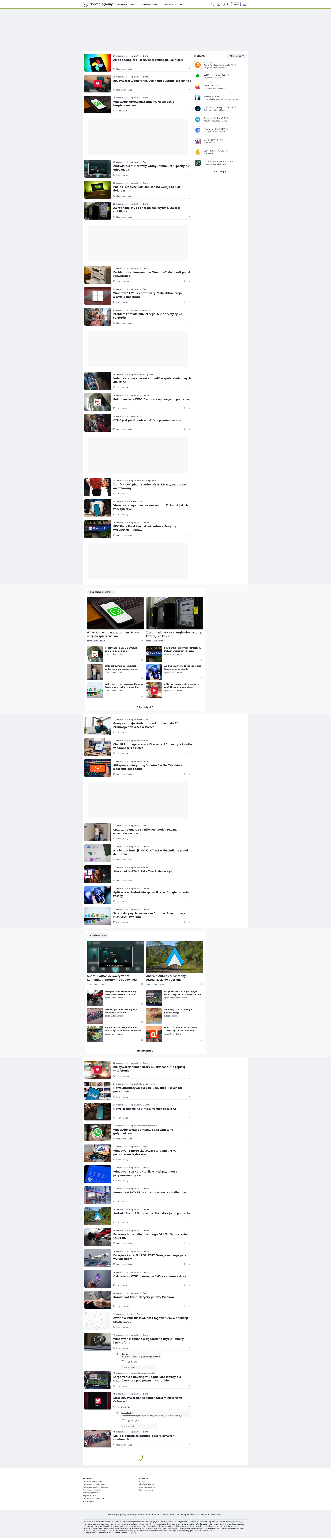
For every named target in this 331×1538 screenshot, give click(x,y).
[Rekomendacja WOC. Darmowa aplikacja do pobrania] (97, 402)
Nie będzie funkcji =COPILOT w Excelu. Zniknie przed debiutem (150, 852)
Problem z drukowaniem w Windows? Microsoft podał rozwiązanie (151, 274)
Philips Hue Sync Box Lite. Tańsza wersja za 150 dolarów (146, 188)
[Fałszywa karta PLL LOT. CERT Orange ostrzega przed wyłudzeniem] (97, 1258)
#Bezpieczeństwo (100, 591)
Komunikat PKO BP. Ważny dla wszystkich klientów (149, 1192)
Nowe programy (88, 1501)
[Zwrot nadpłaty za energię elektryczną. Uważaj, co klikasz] (97, 211)
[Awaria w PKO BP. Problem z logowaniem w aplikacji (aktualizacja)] (97, 1321)
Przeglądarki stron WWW (214, 88)
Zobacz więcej (144, 707)
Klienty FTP (208, 153)
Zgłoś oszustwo (150, 4)
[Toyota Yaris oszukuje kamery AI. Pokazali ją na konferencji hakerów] (95, 1034)
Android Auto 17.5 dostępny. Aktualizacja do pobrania (166, 977)
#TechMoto (96, 935)
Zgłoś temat (169, 1514)
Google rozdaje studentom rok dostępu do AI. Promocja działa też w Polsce (145, 725)
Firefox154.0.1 (211, 85)
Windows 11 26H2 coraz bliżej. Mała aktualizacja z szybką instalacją (147, 294)
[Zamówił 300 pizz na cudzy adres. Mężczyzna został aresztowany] (97, 487)
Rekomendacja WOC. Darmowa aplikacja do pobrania (151, 399)
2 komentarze (122, 493)
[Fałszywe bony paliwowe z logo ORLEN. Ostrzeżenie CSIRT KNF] (95, 998)
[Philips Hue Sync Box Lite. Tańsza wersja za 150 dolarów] (97, 190)
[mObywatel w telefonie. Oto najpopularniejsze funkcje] (97, 83)
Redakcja (132, 1514)
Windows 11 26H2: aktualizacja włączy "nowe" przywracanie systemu (145, 1173)
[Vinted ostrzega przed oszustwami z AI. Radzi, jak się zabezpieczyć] (97, 508)
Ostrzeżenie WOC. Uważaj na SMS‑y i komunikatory (149, 1276)
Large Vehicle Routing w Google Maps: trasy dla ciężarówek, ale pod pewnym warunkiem (182, 993)
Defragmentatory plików (214, 110)
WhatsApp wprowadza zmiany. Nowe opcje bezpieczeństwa (143, 103)
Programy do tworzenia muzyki (94, 1484)
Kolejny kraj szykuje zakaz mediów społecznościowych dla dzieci (152, 380)
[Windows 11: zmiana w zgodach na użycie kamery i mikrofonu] (97, 1342)
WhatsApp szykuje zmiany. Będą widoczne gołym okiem (143, 1131)
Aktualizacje (235, 56)
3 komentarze (122, 175)
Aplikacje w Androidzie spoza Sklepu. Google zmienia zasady (183, 667)
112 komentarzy (123, 1407)
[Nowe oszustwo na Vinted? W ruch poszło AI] (97, 1111)
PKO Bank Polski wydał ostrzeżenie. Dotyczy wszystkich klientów (144, 528)
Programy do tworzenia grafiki (93, 1498)
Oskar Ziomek (137, 1314)
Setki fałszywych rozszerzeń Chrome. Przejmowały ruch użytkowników (124, 685)
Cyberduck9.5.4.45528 (215, 150)
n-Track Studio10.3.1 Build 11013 (220, 161)
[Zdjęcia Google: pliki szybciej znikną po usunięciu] (97, 63)
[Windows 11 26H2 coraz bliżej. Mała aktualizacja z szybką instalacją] (97, 296)
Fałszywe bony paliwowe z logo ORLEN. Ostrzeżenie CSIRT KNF (121, 993)
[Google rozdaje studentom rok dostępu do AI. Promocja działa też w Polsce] (97, 726)
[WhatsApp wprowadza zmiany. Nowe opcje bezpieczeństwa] (97, 104)
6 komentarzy (122, 838)
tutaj (134, 1533)
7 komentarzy (122, 514)
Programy (122, 4)
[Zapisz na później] (184, 68)
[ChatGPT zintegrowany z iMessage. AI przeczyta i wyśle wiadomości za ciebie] (97, 747)
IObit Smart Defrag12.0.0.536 (218, 107)
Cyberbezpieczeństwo (147, 1487)
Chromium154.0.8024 (215, 129)
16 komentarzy (122, 281)
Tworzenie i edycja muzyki (215, 164)
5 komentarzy (122, 1159)
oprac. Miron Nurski (140, 740)
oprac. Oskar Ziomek (140, 56)
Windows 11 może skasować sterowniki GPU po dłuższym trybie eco (144, 1152)
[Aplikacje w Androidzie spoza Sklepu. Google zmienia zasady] (154, 672)
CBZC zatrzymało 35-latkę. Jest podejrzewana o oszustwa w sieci (122, 667)
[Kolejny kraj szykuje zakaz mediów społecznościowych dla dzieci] (97, 381)
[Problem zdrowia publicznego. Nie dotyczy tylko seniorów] (97, 317)
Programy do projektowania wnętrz (95, 1487)
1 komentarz (121, 111)
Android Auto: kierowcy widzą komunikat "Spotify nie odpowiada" (151, 167)
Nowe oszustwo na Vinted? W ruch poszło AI (144, 1109)
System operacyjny (146, 1490)
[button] (245, 4)
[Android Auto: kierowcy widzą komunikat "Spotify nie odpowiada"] (97, 169)
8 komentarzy (122, 1348)
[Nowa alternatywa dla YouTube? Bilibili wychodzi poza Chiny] (97, 1091)
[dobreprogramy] (103, 4)
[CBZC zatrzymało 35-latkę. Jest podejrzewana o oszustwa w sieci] (95, 672)
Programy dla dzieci (90, 1495)
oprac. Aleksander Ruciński (176, 997)
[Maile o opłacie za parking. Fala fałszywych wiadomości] (95, 1016)
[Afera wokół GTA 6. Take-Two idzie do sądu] (97, 874)
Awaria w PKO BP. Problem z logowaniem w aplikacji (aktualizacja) (150, 1319)
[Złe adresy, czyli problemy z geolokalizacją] (154, 1016)
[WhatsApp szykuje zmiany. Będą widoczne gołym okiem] (97, 1132)
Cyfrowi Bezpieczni (172, 4)
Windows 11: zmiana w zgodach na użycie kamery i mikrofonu (148, 1340)
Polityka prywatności (187, 1514)
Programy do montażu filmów (93, 1490)
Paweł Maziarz (137, 416)
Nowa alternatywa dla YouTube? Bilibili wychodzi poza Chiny (148, 1089)
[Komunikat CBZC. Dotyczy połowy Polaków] (97, 1300)
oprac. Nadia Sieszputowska (143, 374)
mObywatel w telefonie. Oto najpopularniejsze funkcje (152, 81)
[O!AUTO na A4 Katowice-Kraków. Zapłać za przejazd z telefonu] (154, 1034)
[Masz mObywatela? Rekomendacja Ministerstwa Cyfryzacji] (97, 1400)
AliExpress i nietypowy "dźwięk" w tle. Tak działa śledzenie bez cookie (147, 767)
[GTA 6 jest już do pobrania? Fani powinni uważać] (97, 423)
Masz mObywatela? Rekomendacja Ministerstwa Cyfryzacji (148, 1399)
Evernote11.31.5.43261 (215, 74)
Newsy (134, 4)
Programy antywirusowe (214, 68)
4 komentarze (122, 302)
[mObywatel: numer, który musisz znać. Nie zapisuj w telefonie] (154, 690)
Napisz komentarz (124, 69)
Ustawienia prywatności (211, 1514)
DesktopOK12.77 (212, 139)
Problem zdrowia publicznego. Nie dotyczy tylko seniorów (147, 315)
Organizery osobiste (212, 77)
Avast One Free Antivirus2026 (218, 65)
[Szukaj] (212, 4)
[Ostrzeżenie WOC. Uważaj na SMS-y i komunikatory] (97, 1279)
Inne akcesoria (210, 142)
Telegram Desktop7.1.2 (215, 118)
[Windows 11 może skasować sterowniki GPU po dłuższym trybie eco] (97, 1153)
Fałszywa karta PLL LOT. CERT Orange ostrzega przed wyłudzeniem (150, 1257)
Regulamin (144, 1514)
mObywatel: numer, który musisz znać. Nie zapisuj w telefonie (181, 685)
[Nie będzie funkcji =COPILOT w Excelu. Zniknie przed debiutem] (97, 853)
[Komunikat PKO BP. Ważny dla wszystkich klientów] (97, 1195)
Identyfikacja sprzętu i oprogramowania (221, 99)
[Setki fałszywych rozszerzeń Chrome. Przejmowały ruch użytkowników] (95, 690)
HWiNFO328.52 (211, 96)
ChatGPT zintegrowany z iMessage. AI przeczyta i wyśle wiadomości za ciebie (152, 746)
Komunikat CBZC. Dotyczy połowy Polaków (143, 1297)
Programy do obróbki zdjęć (92, 1481)
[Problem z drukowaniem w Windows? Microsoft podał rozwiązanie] (97, 275)
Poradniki (142, 1481)
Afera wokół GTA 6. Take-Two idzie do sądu (143, 871)
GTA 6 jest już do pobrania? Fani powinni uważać (147, 420)
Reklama (156, 1514)
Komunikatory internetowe (215, 121)
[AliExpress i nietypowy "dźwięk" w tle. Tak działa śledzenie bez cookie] (97, 768)
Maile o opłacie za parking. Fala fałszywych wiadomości (121, 1011)
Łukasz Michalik (171, 1016)
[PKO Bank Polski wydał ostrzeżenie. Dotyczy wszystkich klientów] (97, 529)
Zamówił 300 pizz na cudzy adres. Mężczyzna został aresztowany (149, 486)
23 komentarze (122, 1306)
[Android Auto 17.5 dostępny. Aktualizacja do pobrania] (174, 957)
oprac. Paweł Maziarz (140, 719)
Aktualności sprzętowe (147, 1484)
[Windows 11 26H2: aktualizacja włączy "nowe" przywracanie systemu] (97, 1174)
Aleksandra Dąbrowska (141, 310)
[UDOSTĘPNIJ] (189, 68)
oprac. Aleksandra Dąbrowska (144, 480)
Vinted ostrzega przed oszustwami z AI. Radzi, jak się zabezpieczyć (151, 507)
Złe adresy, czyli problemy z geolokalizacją (178, 1011)
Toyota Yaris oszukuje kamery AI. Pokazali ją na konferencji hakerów (123, 1029)
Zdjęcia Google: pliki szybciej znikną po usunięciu (148, 60)
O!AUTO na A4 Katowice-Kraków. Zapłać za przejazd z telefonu (181, 1029)
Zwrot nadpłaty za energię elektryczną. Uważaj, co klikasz (147, 209)
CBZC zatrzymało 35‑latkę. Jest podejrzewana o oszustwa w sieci (145, 831)
